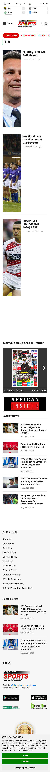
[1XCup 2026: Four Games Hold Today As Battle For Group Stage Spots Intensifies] (10, 462)
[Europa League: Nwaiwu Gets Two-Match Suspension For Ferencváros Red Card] (10, 499)
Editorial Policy (9, 570)
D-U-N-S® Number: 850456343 (17, 588)
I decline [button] (25, 761)
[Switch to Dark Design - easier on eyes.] (45, 23)
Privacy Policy (9, 565)
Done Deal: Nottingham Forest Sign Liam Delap (33, 445)
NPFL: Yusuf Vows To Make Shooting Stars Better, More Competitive (34, 481)
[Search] (41, 23)
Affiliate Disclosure (12, 579)
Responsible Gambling (13, 583)
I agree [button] (25, 755)
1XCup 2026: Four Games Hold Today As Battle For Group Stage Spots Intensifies (33, 463)
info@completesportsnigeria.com (23, 685)
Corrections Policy (11, 574)
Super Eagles (28, 35)
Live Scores (11, 35)
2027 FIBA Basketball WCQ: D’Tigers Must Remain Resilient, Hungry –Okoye (33, 428)
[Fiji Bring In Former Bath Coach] (12, 88)
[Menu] (8, 23)
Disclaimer (8, 561)
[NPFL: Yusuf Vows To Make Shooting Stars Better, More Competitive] (10, 482)
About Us (7, 539)
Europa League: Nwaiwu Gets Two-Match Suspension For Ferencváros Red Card (33, 499)
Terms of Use (9, 552)
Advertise (7, 548)
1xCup (41, 35)
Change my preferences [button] (25, 768)
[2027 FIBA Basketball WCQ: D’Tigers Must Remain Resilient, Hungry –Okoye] (10, 428)
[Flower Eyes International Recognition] (12, 257)
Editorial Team (10, 556)
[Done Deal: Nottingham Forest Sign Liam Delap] (10, 447)
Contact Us (8, 543)
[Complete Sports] (27, 23)
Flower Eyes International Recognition (31, 224)
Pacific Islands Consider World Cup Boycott (32, 139)
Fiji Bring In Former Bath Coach (34, 53)
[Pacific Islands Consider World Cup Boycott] (12, 173)
